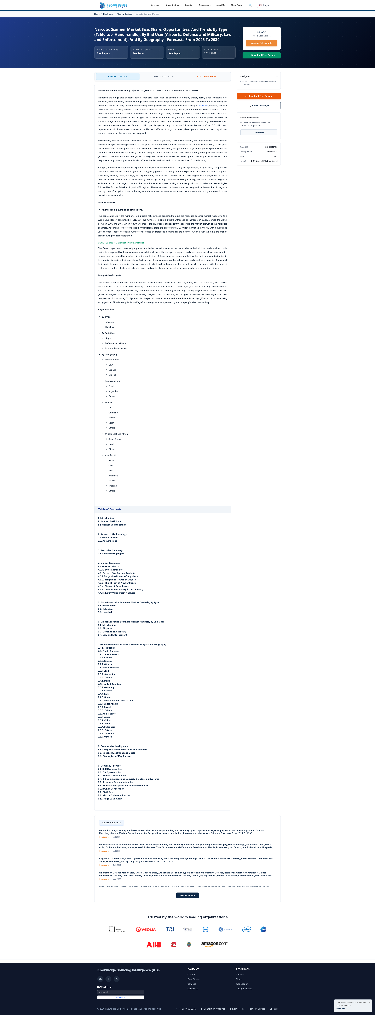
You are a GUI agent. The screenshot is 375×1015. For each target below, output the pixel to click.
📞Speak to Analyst (258, 105)
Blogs (239, 979)
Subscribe (120, 997)
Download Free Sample (260, 96)
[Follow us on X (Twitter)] (117, 979)
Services (192, 984)
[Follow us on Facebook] (108, 979)
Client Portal (236, 5)
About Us (221, 5)
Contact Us (259, 132)
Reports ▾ (189, 5)
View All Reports (187, 895)
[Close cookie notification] (369, 1002)
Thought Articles (244, 988)
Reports (240, 974)
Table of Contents (162, 76)
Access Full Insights (261, 43)
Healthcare (108, 14)
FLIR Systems (185, 282)
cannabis (203, 105)
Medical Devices (124, 14)
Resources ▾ (205, 5)
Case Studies (172, 5)
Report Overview (117, 76)
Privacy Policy (237, 1009)
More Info (340, 1009)
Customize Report (207, 76)
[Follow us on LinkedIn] (100, 979)
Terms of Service (257, 1009)
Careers (191, 974)
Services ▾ (155, 5)
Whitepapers (242, 984)
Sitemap (274, 1009)
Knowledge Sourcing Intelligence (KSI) (128, 970)
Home (97, 14)
